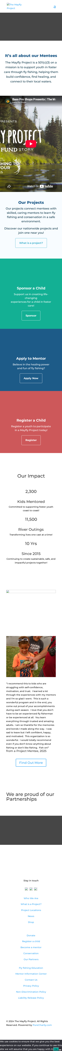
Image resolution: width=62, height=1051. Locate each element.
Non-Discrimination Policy (31, 991)
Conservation (31, 953)
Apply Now (31, 378)
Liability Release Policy (31, 997)
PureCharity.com (42, 1025)
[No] (60, 1049)
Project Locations (31, 910)
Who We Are (31, 898)
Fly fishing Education (31, 968)
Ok (56, 1049)
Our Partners (31, 959)
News (31, 916)
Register (31, 440)
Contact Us (31, 979)
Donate (31, 935)
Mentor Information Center (31, 973)
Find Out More (31, 763)
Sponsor (31, 315)
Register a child (31, 941)
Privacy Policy (31, 985)
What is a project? (31, 242)
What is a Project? (31, 904)
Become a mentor (31, 947)
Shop (31, 922)
